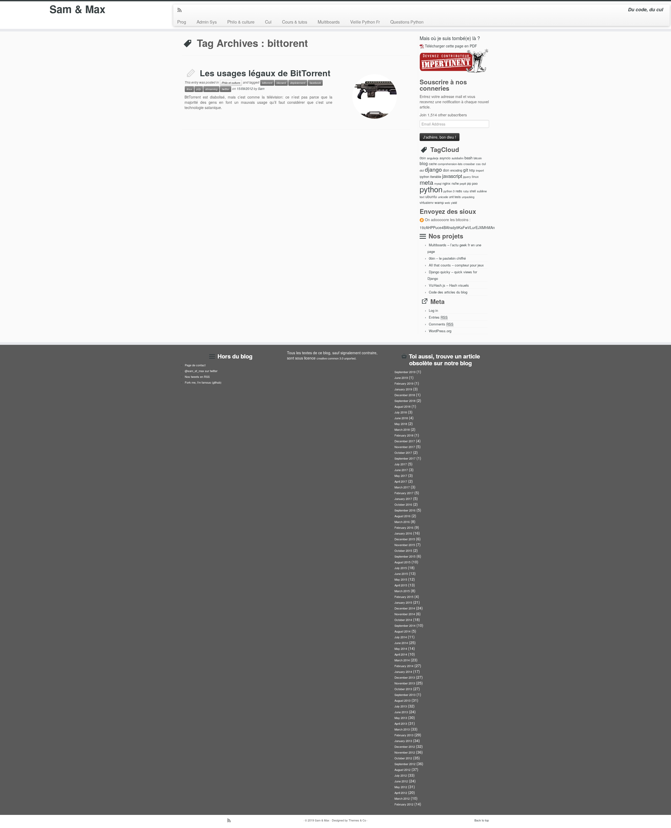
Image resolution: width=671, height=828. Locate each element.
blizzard (281, 83)
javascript (452, 175)
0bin (423, 158)
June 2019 (401, 377)
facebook (315, 83)
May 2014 (400, 648)
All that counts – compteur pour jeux (456, 265)
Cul (268, 21)
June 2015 (401, 573)
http (472, 170)
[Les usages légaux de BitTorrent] (374, 96)
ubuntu (431, 196)
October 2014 (403, 620)
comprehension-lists (450, 164)
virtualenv (427, 202)
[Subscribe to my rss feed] (181, 10)
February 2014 (403, 666)
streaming (211, 89)
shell (473, 191)
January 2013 (403, 741)
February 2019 (403, 383)
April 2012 (400, 793)
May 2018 (400, 424)
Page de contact (195, 365)
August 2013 (402, 700)
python (431, 188)
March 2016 (402, 522)
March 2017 (402, 487)
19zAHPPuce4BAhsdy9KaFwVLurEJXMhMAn (457, 227)
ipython (424, 177)
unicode (443, 197)
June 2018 (401, 418)
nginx (446, 183)
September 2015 (404, 556)
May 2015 (400, 579)
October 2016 (403, 504)
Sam (261, 88)
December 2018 (404, 395)
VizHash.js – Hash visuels (449, 285)
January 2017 (403, 499)
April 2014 (400, 654)
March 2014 (402, 660)
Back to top (481, 820)
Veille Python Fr (365, 21)
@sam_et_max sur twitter (201, 371)
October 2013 (403, 689)
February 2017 (403, 493)
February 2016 (403, 527)
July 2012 (400, 775)
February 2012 (403, 804)
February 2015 (403, 597)
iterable (435, 176)
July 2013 (400, 706)
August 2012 (402, 769)
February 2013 (403, 735)
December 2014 (404, 608)
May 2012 (400, 787)
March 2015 (402, 591)
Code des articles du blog (448, 292)
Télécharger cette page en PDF (451, 45)
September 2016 (404, 510)
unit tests (455, 197)
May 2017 (400, 475)
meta (426, 182)
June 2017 (401, 470)
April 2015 (400, 585)
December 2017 (404, 441)
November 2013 (404, 683)
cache (433, 164)
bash (468, 157)
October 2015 (403, 550)
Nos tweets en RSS (197, 376)
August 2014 (402, 631)
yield (454, 202)
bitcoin (478, 158)
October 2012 (403, 758)
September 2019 (404, 372)
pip (469, 183)
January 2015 (403, 602)
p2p (198, 89)
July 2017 (400, 464)
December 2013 (404, 677)
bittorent (267, 83)
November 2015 (404, 545)
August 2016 (402, 516)
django (433, 169)
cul (484, 163)
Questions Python (407, 21)
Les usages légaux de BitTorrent (265, 73)
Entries (438, 317)
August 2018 (402, 406)
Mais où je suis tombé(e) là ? (450, 38)
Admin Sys (207, 21)
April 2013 (400, 723)
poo (475, 183)
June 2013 (401, 712)
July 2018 (400, 412)
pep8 (463, 184)
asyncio (445, 158)
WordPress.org (440, 330)
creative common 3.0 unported (336, 358)
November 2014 (404, 614)
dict (422, 170)
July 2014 (400, 637)
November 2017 (404, 447)
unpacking (468, 197)
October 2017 (403, 452)
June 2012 (401, 781)
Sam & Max (77, 9)
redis (459, 191)
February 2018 (403, 435)
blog (424, 163)
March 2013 (402, 729)
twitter (225, 89)
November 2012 (404, 752)
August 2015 (402, 562)
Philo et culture (231, 83)
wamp (439, 202)
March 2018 (402, 429)
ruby (466, 191)
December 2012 (404, 746)
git (465, 169)
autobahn (457, 158)
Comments (441, 324)
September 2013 (404, 695)
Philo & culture (241, 21)
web (447, 203)
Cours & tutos (294, 21)
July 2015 (400, 568)
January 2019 (403, 389)
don (446, 170)
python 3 (448, 191)
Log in (433, 310)
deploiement (297, 83)
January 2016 (403, 533)
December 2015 (404, 539)
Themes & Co (357, 820)
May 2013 (400, 718)
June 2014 (401, 643)
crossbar (469, 164)
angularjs (433, 158)
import (480, 170)
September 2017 (404, 458)
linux (189, 89)
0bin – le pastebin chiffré (447, 258)
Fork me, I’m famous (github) (203, 382)
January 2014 (403, 671)
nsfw (455, 183)
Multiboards (329, 21)
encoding (456, 170)
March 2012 (402, 798)
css (478, 164)
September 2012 (404, 764)
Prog (181, 21)
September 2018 (404, 401)
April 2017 (400, 481)
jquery (467, 177)
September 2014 (404, 625)
